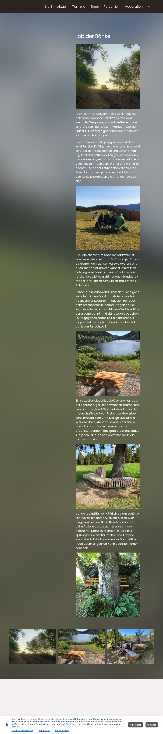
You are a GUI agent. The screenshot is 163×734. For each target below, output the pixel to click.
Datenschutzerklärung (22, 730)
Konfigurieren (62, 730)
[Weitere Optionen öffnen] (149, 6)
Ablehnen (151, 724)
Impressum (44, 730)
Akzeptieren (136, 724)
